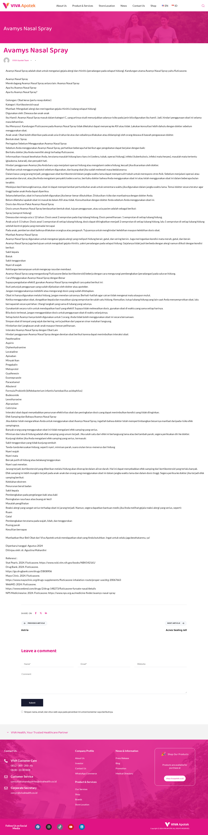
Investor (79, 763)
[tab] (104, 733)
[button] (203, 5)
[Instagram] (49, 827)
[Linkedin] (82, 827)
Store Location (107, 5)
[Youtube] (71, 827)
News (124, 5)
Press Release (122, 758)
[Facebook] (38, 827)
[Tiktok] (60, 827)
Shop (153, 5)
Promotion (121, 768)
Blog (118, 763)
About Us (61, 5)
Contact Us (139, 5)
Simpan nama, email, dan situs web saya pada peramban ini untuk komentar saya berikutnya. (68, 711)
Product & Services (82, 5)
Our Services (81, 789)
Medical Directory (124, 773)
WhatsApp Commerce (86, 773)
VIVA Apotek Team (20, 60)
